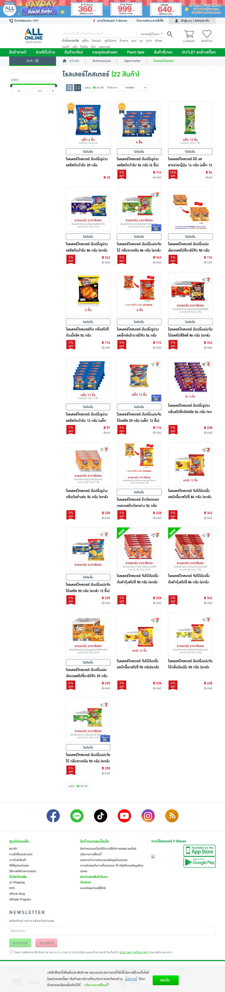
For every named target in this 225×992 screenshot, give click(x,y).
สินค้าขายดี (17, 52)
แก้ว (75, 47)
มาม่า (149, 41)
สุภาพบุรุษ (20, 943)
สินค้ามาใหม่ (74, 52)
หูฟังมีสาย (110, 41)
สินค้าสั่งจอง (163, 52)
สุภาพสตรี (46, 943)
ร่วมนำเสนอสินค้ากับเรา (94, 877)
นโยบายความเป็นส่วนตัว (134, 952)
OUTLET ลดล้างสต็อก (199, 52)
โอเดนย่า (97, 41)
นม (141, 41)
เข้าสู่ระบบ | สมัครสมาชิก (195, 21)
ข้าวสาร (124, 41)
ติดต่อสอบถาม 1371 (26, 21)
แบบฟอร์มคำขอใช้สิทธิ (93, 888)
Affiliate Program (20, 899)
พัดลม (158, 41)
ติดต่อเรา (85, 882)
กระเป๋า (66, 47)
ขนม (133, 41)
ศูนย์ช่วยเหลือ (19, 841)
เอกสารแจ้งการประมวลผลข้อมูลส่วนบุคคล (103, 860)
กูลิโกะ (85, 41)
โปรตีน (84, 47)
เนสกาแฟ (104, 47)
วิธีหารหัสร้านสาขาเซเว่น (22, 871)
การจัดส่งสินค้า (18, 860)
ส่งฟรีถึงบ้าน (45, 52)
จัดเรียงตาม (112, 87)
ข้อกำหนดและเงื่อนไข (94, 841)
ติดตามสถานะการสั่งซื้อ (150, 21)
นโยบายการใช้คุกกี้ (91, 854)
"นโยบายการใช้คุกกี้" (96, 985)
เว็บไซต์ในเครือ (18, 877)
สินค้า (30, 61)
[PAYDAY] (112, 9)
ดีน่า (93, 47)
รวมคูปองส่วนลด (105, 52)
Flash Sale (135, 52)
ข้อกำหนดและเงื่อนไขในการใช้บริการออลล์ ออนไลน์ (108, 848)
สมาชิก (13, 848)
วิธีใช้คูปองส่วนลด (19, 865)
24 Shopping (17, 882)
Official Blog (17, 894)
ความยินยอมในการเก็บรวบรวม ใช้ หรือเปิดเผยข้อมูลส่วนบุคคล (111, 868)
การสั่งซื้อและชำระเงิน (21, 854)
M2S (12, 888)
